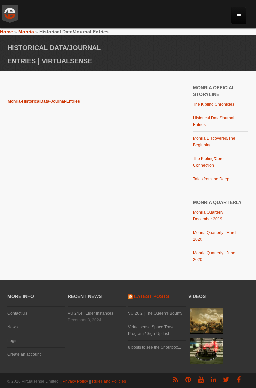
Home (6, 31)
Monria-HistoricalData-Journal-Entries (44, 101)
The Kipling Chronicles (213, 104)
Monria (26, 31)
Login (12, 340)
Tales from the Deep (211, 179)
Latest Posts (151, 296)
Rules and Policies (109, 381)
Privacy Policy (76, 381)
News (12, 327)
